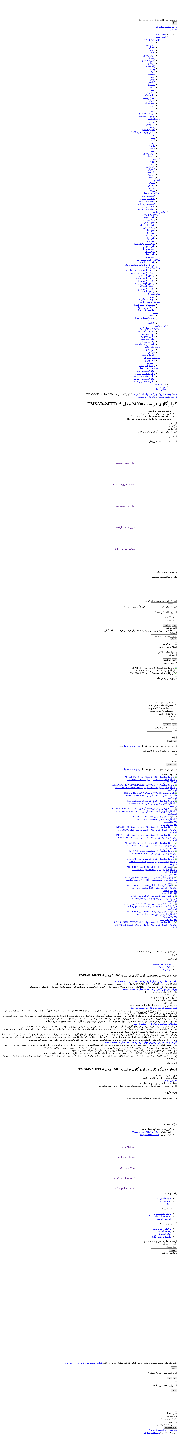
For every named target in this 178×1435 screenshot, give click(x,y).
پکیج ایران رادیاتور (146, 225)
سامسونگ (150, 95)
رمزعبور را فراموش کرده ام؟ (163, 1430)
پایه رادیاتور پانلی (147, 365)
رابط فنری (150, 363)
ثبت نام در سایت (152, 1432)
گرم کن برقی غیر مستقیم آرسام (140, 265)
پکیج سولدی (149, 257)
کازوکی (151, 58)
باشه (174, 1368)
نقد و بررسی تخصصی (161, 964)
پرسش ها (167, 969)
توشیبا (152, 106)
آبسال (152, 182)
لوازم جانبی (160, 326)
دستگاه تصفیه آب (152, 320)
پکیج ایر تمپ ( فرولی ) (144, 243)
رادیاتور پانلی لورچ (146, 280)
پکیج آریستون (149, 217)
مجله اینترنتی (160, 384)
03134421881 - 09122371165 (145, 1132)
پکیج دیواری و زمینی (151, 214)
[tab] (86, 964)
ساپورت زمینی (148, 339)
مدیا (153, 108)
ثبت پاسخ (172, 741)
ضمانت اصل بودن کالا (125, 549)
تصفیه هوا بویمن (147, 198)
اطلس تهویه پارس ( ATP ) (143, 132)
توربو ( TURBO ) (147, 113)
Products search (170, 20)
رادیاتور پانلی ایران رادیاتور (143, 273)
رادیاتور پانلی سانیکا (146, 291)
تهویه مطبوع (160, 37)
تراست (151, 82)
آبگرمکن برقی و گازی (150, 302)
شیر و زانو (150, 360)
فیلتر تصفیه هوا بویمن (145, 373)
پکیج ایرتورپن (149, 246)
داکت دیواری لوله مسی (144, 344)
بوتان (152, 296)
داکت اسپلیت (154, 119)
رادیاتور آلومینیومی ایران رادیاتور (140, 270)
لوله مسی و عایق (147, 341)
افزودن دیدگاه (170, 1080)
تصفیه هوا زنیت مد (146, 209)
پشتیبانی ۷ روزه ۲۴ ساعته (123, 484)
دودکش (151, 352)
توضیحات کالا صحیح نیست (161, 711)
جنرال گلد (150, 100)
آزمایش (151, 185)
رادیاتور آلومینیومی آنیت (144, 283)
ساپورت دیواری (148, 336)
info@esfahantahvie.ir (149, 1134)
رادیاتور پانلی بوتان (146, 288)
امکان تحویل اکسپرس (125, 463)
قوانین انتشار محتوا (133, 746)
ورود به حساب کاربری (166, 26)
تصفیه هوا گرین (148, 196)
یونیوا (152, 90)
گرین (152, 68)
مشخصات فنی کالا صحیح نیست (159, 708)
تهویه (152, 161)
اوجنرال (151, 50)
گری (152, 71)
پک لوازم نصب (148, 355)
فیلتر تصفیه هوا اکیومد (144, 379)
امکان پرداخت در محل (125, 506)
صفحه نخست (159, 34)
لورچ (152, 190)
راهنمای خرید (165, 1201)
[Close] (176, 642)
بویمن (152, 76)
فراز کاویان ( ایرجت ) (145, 318)
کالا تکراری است (166, 714)
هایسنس (151, 74)
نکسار (152, 47)
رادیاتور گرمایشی (152, 267)
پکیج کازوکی (149, 227)
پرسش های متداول (162, 1213)
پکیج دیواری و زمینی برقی (148, 259)
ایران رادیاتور (149, 55)
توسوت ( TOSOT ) (146, 116)
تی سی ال (150, 103)
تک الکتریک (150, 66)
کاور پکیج (150, 349)
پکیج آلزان (150, 230)
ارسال (173, 639)
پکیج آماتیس (149, 222)
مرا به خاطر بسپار (165, 1424)
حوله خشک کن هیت (145, 299)
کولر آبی (156, 180)
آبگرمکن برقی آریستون (144, 304)
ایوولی (152, 87)
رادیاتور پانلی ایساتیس (145, 278)
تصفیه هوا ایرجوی (147, 201)
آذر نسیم (151, 172)
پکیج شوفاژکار (148, 249)
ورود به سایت (170, 1427)
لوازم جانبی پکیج (152, 347)
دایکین (152, 52)
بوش (152, 79)
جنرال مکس (149, 98)
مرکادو (151, 63)
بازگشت (167, 625)
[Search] (174, 23)
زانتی (152, 111)
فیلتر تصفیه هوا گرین (145, 371)
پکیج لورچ (150, 235)
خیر (166, 620)
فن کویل (156, 159)
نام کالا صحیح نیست (164, 702)
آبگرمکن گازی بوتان (145, 310)
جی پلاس (150, 45)
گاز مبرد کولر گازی (146, 331)
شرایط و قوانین (164, 1219)
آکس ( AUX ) (148, 60)
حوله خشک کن (153, 294)
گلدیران (151, 169)
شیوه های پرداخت (163, 1198)
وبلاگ (168, 1204)
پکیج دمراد (150, 251)
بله (166, 617)
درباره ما (162, 387)
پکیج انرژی (150, 233)
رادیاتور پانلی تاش (147, 286)
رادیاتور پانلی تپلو (147, 275)
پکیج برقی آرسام (147, 262)
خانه (175, 394)
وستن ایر (150, 84)
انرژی (152, 188)
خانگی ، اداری (159, 212)
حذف (174, 1391)
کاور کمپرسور (148, 334)
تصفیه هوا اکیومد (147, 206)
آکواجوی (151, 323)
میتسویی (151, 177)
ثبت (174, 625)
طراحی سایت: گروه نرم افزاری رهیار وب (84, 1363)
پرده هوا (156, 312)
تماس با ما (161, 389)
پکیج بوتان (150, 238)
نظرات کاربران (164, 966)
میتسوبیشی (149, 92)
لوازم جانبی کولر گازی (150, 328)
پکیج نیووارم (149, 254)
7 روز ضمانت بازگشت (125, 527)
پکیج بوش (150, 241)
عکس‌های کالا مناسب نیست (161, 705)
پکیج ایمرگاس (148, 220)
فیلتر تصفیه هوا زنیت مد (144, 381)
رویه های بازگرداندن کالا (160, 1216)
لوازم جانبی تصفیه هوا (150, 368)
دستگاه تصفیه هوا (152, 193)
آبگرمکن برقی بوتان (145, 307)
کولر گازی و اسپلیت (151, 39)
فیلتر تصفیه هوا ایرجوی (144, 376)
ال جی (152, 42)
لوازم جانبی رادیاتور (151, 357)
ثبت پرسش (171, 764)
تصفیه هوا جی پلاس (146, 204)
